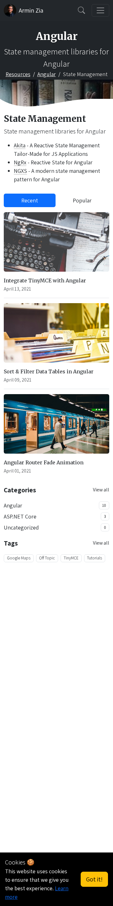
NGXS (20, 170)
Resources (18, 74)
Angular (46, 74)
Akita (19, 145)
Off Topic (47, 558)
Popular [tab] (82, 200)
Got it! (94, 879)
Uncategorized (21, 527)
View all (101, 489)
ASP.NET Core (20, 516)
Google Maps (18, 558)
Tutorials (94, 558)
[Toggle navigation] (100, 10)
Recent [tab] (29, 200)
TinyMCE (71, 558)
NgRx (20, 162)
